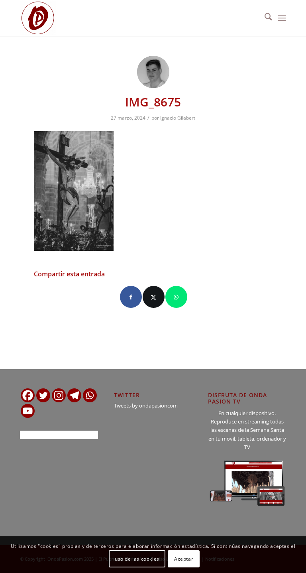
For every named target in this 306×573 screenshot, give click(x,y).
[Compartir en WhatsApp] (176, 297)
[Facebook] (28, 395)
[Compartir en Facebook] (131, 297)
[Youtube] (28, 411)
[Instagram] (59, 395)
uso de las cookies (137, 558)
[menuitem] (264, 18)
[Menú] (282, 18)
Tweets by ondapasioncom (146, 405)
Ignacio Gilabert (177, 117)
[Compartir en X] (154, 297)
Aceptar (183, 558)
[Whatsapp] (90, 395)
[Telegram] (74, 395)
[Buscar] (264, 18)
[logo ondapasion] (38, 18)
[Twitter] (43, 395)
